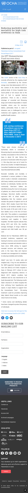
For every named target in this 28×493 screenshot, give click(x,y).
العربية (9, 9)
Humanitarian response (8, 422)
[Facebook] (2, 317)
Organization (5, 348)
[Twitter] (7, 317)
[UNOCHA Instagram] (10, 453)
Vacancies (4, 409)
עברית (4, 9)
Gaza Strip (21, 77)
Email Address (5, 332)
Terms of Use (23, 481)
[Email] (11, 317)
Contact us (4, 404)
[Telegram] (15, 453)
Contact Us (4, 481)
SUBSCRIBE (17, 390)
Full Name (4, 340)
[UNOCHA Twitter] (6, 453)
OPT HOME (4, 15)
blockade (4, 82)
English (5, 359)
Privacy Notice (16, 481)
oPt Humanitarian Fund (11, 17)
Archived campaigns (7, 417)
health (6, 77)
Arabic (5, 365)
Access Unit (5, 413)
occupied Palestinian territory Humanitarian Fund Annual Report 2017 (13, 51)
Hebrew (5, 362)
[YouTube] (19, 453)
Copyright (10, 481)
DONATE (6, 471)
